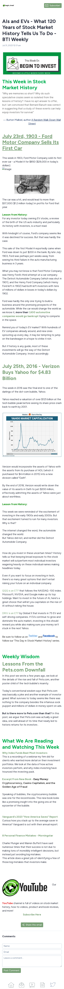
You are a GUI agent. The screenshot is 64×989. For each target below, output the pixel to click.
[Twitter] (52, 984)
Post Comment (11, 970)
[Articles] (42, 984)
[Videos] (32, 984)
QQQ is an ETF (10, 590)
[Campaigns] (21, 984)
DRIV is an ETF (10, 613)
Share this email (34, 924)
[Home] (11, 984)
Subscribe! (55, 5)
